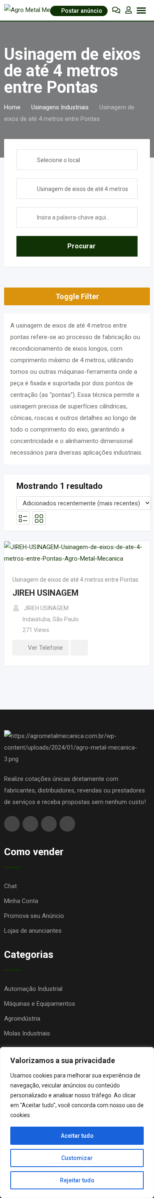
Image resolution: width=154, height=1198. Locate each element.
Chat (10, 886)
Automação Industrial (33, 989)
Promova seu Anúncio (34, 916)
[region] (77, 1122)
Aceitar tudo (77, 1135)
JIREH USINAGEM (45, 593)
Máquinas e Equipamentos (39, 1003)
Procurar (81, 246)
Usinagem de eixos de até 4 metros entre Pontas (75, 579)
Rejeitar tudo (77, 1180)
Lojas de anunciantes (33, 930)
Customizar (77, 1158)
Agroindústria (22, 1018)
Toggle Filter (77, 296)
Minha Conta (21, 901)
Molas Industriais (27, 1033)
